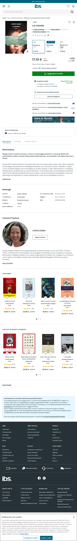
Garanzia (24, 500)
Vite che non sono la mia (48, 358)
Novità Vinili (56, 438)
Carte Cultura (25, 495)
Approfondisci (7, 263)
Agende (55, 452)
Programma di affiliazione (47, 495)
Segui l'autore (40, 237)
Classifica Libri (6, 432)
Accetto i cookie (46, 538)
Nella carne (9, 357)
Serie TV (4, 458)
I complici (67, 357)
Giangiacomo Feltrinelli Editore (64, 496)
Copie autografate (33, 435)
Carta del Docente (54, 103)
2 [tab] (17, 52)
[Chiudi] (74, 517)
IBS (40, 68)
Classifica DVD (6, 452)
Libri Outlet (5, 435)
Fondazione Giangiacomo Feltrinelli (65, 500)
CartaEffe (5, 498)
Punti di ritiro (6, 492)
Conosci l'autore (31, 141)
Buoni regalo (6, 495)
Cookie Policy (24, 534)
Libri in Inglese (6, 438)
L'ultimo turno (9, 301)
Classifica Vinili (57, 440)
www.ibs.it (7, 407)
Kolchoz (29, 301)
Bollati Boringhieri (39, 32)
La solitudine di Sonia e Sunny (67, 302)
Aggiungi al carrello (55, 74)
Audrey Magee (39, 29)
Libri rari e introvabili (33, 432)
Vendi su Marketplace (45, 498)
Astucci (55, 461)
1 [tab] (15, 52)
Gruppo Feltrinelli (62, 492)
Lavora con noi (43, 500)
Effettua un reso (25, 498)
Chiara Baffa (55, 29)
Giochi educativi (32, 452)
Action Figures (31, 461)
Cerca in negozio (53, 97)
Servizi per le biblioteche (46, 492)
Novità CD (56, 429)
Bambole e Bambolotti (34, 458)
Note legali (6, 385)
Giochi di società (32, 455)
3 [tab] (40, 319)
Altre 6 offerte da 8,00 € (49, 68)
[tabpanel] (16, 37)
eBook (4, 440)
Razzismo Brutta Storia (64, 507)
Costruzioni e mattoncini (35, 450)
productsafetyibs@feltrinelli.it (54, 417)
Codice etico (43, 503)
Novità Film (5, 450)
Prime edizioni (31, 429)
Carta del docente (26, 492)
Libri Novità (5, 429)
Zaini (54, 458)
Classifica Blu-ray (8, 455)
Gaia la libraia (6, 500)
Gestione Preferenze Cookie (29, 503)
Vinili (54, 435)
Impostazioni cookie (30, 538)
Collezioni (30, 438)
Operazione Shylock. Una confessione (29, 358)
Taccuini (55, 450)
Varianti (19, 203)
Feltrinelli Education (63, 504)
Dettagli (18, 141)
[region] (38, 527)
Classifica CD (57, 432)
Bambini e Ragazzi (8, 461)
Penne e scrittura (58, 455)
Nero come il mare (48, 301)
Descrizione (6, 141)
